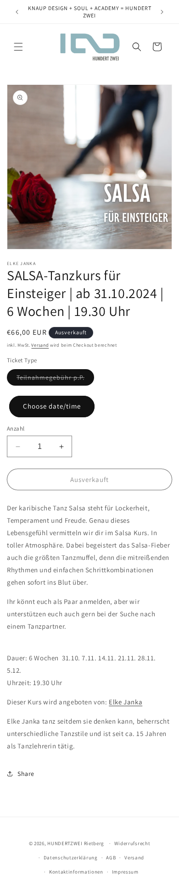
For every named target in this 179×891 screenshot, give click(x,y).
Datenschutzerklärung (71, 857)
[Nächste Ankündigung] (162, 12)
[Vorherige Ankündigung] (17, 12)
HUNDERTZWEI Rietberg (75, 843)
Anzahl (15, 428)
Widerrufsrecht (132, 843)
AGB (111, 857)
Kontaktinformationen (76, 872)
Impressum (125, 872)
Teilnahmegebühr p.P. (50, 377)
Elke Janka (125, 701)
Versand (40, 345)
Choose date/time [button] (52, 406)
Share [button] (25, 773)
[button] (18, 47)
